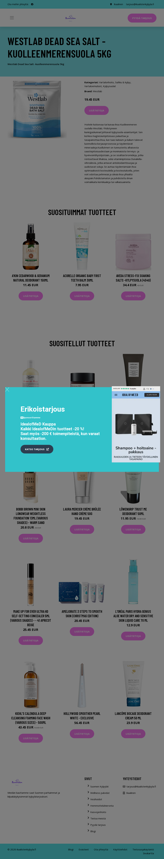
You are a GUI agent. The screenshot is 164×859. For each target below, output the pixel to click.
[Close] (7, 389)
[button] (36, 449)
